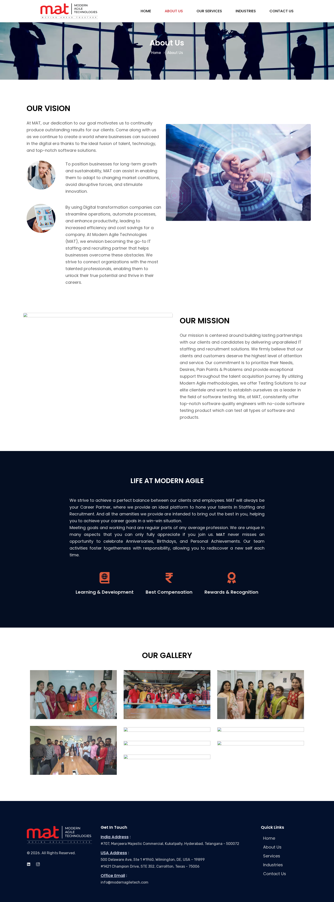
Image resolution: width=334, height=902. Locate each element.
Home (146, 11)
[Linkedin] (28, 864)
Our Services (209, 11)
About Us (174, 11)
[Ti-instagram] (38, 864)
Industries (246, 11)
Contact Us (281, 11)
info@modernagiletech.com (124, 882)
